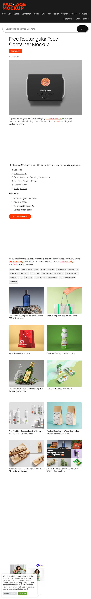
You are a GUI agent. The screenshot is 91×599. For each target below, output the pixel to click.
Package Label (20, 188)
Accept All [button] (23, 593)
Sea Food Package (68, 278)
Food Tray (35, 274)
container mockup (54, 118)
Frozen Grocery (21, 184)
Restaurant (25, 177)
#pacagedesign (16, 261)
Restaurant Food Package (46, 278)
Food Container (47, 269)
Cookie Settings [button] (10, 593)
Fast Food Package (30, 269)
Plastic (29, 278)
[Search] (82, 28)
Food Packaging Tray (18, 274)
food (57, 121)
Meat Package (20, 173)
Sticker (13, 282)
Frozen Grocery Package (53, 274)
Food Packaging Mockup (68, 269)
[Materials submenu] (73, 18)
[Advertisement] (50, 144)
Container (15, 51)
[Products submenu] (88, 13)
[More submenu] (75, 13)
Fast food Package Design (25, 181)
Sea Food (18, 169)
